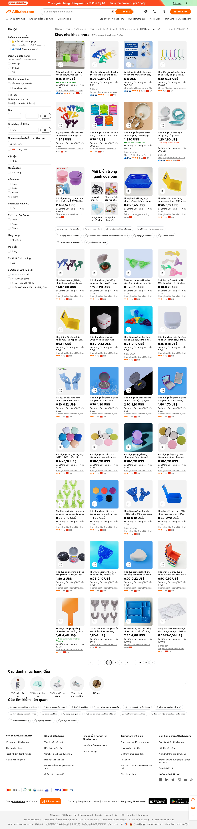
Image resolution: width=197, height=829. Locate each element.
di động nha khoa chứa (70, 236)
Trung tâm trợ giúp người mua (135, 742)
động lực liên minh (145, 236)
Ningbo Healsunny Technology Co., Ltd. (70, 649)
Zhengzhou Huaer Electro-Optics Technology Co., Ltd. (138, 88)
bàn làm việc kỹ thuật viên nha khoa (169, 714)
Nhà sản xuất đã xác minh (94, 745)
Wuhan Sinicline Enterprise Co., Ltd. (104, 148)
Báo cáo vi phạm (128, 774)
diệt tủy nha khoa (45, 721)
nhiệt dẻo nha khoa (97, 242)
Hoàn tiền (125, 759)
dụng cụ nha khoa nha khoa (25, 707)
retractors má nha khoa (70, 242)
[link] (193, 800)
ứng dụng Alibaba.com (133, 801)
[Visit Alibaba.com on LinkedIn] (167, 780)
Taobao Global (111, 815)
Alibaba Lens (18, 801)
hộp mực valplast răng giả (170, 707)
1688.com (67, 815)
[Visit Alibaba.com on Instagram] (179, 780)
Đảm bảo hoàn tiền (53, 748)
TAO (123, 815)
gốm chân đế (94, 229)
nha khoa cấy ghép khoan (139, 707)
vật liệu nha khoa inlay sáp (120, 229)
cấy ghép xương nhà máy (108, 707)
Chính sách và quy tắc (54, 774)
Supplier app (84, 801)
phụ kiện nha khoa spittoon (151, 229)
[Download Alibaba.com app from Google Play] (180, 801)
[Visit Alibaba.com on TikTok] (191, 780)
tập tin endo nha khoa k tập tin (103, 714)
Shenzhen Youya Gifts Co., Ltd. (70, 214)
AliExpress (55, 815)
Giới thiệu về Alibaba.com (19, 735)
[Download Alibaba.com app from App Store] (158, 801)
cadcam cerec (167, 236)
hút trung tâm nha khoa (135, 714)
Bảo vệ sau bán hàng (54, 759)
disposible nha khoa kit (69, 229)
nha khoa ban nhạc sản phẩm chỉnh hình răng (108, 236)
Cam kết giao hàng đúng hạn (58, 754)
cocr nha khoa (51, 714)
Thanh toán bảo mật (54, 742)
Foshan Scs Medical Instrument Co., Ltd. (104, 92)
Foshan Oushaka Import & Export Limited (138, 644)
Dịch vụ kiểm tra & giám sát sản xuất (59, 767)
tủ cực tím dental (68, 721)
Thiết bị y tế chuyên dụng (102, 29)
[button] (112, 12)
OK (45, 116)
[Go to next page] (152, 662)
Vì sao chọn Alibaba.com (17, 742)
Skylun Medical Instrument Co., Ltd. (172, 88)
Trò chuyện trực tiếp (130, 748)
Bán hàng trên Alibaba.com (171, 742)
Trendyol (131, 815)
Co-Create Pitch (14, 748)
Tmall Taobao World (83, 815)
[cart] (155, 12)
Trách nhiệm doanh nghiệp (19, 754)
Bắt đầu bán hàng (167, 748)
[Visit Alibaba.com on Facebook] (161, 780)
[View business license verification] (126, 824)
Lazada (98, 815)
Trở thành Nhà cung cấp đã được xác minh (174, 761)
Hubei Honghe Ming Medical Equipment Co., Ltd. (70, 148)
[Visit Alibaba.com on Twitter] (173, 780)
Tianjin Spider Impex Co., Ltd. (137, 155)
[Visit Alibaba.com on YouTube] (185, 780)
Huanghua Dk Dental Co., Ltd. (172, 214)
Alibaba (58, 29)
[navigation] (29, 346)
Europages (143, 815)
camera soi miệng (21, 721)
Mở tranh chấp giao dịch (132, 754)
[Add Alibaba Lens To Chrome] (50, 801)
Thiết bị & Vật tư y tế (76, 29)
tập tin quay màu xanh (55, 707)
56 (146, 662)
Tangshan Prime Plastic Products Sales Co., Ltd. (172, 648)
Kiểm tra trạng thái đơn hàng (172, 754)
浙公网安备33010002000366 (148, 824)
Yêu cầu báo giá (89, 751)
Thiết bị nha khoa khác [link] (150, 29)
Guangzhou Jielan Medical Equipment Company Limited (104, 644)
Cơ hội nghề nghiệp (15, 759)
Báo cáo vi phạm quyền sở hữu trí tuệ (136, 767)
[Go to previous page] (90, 662)
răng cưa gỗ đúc (73, 714)
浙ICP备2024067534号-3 (177, 824)
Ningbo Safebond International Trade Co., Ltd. (70, 90)
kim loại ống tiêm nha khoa (24, 714)
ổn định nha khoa (81, 707)
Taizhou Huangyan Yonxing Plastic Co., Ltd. (138, 214)
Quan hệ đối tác (166, 768)
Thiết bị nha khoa (127, 29)
